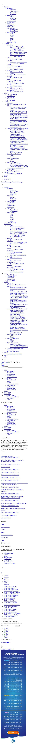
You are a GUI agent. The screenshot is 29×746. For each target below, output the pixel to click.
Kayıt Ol (18, 625)
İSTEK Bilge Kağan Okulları (17, 50)
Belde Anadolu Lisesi (12, 377)
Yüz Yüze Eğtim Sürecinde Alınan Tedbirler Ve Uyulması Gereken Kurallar (18, 109)
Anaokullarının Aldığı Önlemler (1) (18, 111)
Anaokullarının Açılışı (15, 114)
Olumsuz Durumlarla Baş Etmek (18, 138)
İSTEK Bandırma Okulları (16, 72)
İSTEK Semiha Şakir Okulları (17, 55)
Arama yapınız (4, 366)
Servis (11, 36)
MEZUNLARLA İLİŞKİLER (14, 173)
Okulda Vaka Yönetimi (12, 162)
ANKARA (9, 57)
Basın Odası (10, 15)
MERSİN (9, 84)
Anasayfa (6, 575)
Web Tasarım (4, 642)
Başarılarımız (13, 14)
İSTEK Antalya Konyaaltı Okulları (18, 62)
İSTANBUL (10, 45)
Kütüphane (6, 584)
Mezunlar (6, 172)
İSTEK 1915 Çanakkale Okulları (18, 74)
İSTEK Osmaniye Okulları (16, 89)
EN (4, 359)
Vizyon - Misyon (14, 11)
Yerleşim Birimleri (11, 379)
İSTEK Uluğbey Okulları (16, 56)
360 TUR (6, 581)
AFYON (9, 65)
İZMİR (8, 79)
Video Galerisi (10, 26)
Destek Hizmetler (11, 32)
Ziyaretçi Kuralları (11, 169)
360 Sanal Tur (7, 394)
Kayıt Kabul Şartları (12, 94)
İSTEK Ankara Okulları (16, 59)
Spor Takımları (10, 387)
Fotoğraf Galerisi (11, 25)
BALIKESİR (10, 70)
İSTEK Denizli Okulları (16, 77)
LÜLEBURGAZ (11, 81)
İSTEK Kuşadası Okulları (16, 69)
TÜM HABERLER (5, 518)
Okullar (5, 370)
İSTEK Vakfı (13, 12)
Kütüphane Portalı (11, 42)
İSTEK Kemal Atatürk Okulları (17, 53)
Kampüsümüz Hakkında (13, 396)
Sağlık (11, 33)
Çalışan (12, 155)
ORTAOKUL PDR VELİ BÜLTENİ (19, 139)
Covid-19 (6, 101)
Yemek (11, 38)
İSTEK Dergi (10, 24)
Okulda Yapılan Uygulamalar (14, 154)
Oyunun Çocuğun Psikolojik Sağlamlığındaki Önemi (17, 142)
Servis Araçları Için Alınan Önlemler (19, 115)
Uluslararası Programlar (12, 384)
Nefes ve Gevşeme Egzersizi (17, 135)
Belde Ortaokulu (11, 374)
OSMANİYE (10, 87)
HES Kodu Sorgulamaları (13, 171)
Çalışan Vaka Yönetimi (15, 163)
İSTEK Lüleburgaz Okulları (17, 83)
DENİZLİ (9, 76)
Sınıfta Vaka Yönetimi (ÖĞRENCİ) (18, 165)
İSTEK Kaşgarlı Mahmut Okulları (18, 52)
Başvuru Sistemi (14, 29)
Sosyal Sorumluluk (11, 21)
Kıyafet (12, 39)
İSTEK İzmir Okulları (15, 80)
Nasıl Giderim (7, 392)
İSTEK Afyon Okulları (15, 66)
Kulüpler (9, 381)
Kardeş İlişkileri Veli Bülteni (17, 130)
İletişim (11, 151)
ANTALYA (10, 60)
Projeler (9, 382)
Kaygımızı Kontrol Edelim (16, 131)
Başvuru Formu (14, 31)
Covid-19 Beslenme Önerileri (17, 132)
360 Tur (6, 175)
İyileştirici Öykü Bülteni (16, 152)
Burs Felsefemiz (11, 98)
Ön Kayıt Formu (11, 100)
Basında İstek (13, 18)
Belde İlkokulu (10, 372)
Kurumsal (6, 7)
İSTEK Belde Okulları (15, 49)
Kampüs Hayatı (7, 378)
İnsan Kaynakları (11, 28)
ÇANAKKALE (11, 73)
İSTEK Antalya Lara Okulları (17, 63)
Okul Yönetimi (10, 398)
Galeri (8, 399)
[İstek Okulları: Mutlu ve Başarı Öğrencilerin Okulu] (12, 182)
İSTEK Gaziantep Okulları (16, 91)
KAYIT (6, 93)
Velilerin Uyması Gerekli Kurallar (15, 168)
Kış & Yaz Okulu (11, 388)
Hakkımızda (13, 9)
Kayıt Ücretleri (10, 97)
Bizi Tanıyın (10, 8)
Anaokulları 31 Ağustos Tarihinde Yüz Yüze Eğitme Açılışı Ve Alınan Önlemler (18, 121)
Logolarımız (13, 19)
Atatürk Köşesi (7, 179)
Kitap (11, 40)
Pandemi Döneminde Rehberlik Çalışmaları (17, 128)
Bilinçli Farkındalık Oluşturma (17, 148)
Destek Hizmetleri (11, 389)
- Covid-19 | (10, 103)
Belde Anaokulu (11, 371)
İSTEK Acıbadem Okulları (16, 46)
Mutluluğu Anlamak (15, 134)
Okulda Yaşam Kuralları (13, 158)
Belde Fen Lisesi (11, 375)
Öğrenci (12, 156)
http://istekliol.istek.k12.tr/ (7, 649)
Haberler (12, 16)
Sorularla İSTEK (11, 22)
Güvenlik (12, 35)
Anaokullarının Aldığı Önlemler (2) (18, 113)
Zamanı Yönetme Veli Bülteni (17, 147)
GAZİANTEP (10, 90)
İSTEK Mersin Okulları (15, 86)
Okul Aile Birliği (11, 385)
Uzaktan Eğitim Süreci (15, 127)
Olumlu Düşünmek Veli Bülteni (17, 137)
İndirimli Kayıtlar (11, 96)
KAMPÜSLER (7, 43)
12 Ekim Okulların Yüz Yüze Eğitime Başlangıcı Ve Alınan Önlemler (19, 125)
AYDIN (9, 67)
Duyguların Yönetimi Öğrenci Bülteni (19, 149)
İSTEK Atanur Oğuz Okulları (17, 48)
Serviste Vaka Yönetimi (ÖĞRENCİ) (19, 166)
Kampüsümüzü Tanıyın (9, 395)
